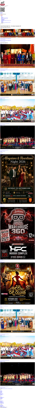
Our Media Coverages (6, 18)
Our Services (4, 22)
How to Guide (9, 22)
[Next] (1, 28)
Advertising (6, 22)
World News (1, 398)
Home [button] (1, 16)
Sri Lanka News (6, 17)
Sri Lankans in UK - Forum (9, 20)
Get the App (2, 21)
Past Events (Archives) (2, 402)
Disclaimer (1, 394)
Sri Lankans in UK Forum (2, 406)
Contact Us (1, 392)
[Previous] (0, 28)
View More (1, 151)
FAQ (7, 22)
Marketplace (5, 20)
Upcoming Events (2, 18)
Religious (1, 401)
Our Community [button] (2, 19)
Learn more (11, 388)
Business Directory (2, 20)
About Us (2, 22)
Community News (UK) (3, 17)
